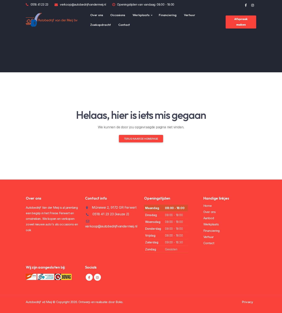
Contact (124, 25)
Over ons (96, 15)
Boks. (119, 302)
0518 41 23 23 (39, 4)
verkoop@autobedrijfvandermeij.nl (83, 4)
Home (207, 206)
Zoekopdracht (100, 25)
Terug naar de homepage (141, 138)
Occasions (117, 15)
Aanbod (208, 218)
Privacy (247, 302)
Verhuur (189, 15)
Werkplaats (141, 15)
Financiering (168, 15)
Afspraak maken (240, 21)
